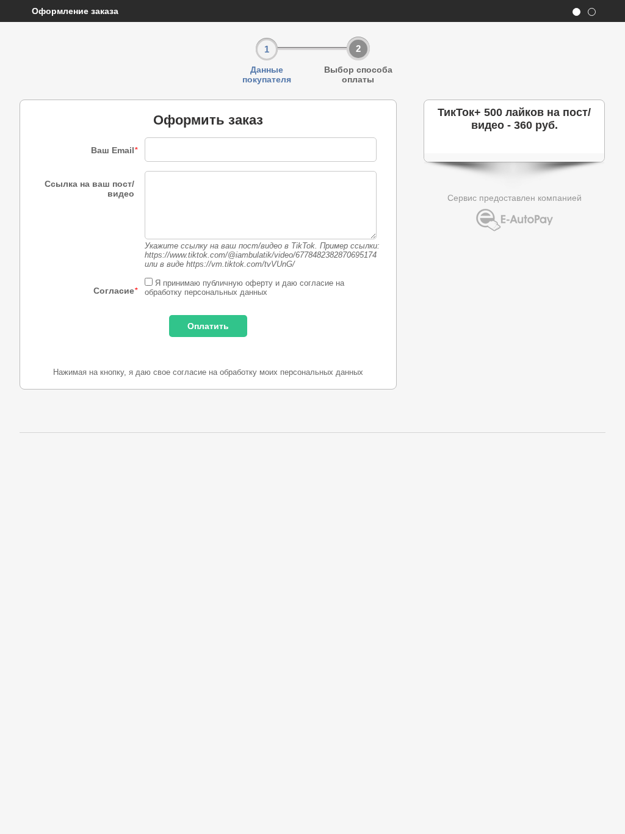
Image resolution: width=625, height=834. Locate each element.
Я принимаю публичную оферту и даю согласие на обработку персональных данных (244, 287)
